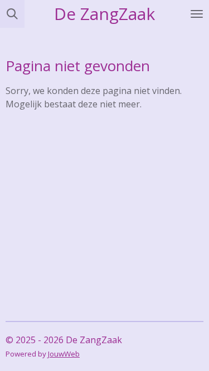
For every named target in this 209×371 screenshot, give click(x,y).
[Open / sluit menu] (196, 14)
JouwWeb (64, 354)
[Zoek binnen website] (12, 14)
